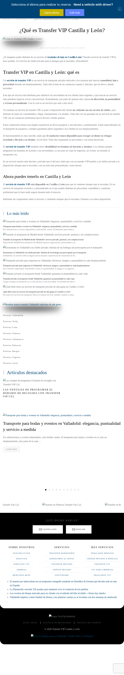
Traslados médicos (102, 553)
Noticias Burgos (11, 351)
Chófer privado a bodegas (102, 559)
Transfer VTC (102, 564)
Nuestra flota (21, 553)
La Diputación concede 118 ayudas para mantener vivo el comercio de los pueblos (49, 589)
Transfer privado (61, 564)
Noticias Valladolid (13, 315)
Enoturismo (62, 575)
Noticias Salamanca (13, 339)
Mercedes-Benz (22, 575)
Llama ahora (51, 12)
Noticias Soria (10, 363)
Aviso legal (30, 623)
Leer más (11, 449)
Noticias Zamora (11, 333)
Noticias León (10, 327)
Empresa (22, 570)
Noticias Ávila (10, 321)
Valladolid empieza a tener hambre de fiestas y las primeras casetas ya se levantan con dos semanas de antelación (63, 597)
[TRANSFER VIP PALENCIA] (62, 505)
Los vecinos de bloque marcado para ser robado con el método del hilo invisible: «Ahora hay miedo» (58, 593)
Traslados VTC (102, 575)
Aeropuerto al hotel (62, 559)
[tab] (45, 489)
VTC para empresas (102, 570)
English (80, 529)
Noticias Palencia (12, 345)
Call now (75, 12)
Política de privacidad (57, 623)
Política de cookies (89, 623)
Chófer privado (62, 570)
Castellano (50, 529)
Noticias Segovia (11, 357)
